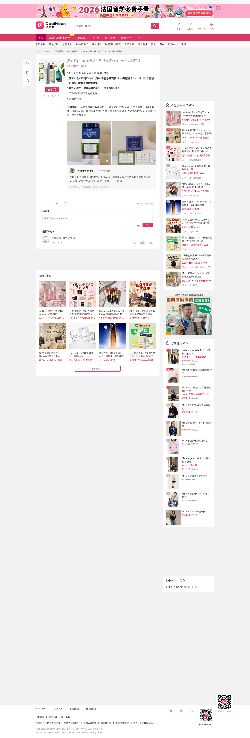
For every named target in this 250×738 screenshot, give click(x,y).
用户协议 (52, 717)
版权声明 (91, 709)
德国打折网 (106, 722)
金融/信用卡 (82, 44)
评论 (147, 225)
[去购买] (89, 143)
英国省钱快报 (90, 722)
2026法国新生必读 (59, 37)
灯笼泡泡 (56, 238)
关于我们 (40, 709)
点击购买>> (75, 98)
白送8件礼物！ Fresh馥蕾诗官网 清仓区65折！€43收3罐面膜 (94, 51)
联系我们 (57, 709)
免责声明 (74, 709)
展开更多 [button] (95, 368)
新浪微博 (170, 710)
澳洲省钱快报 (122, 722)
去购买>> (120, 181)
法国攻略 (81, 37)
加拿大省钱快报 (71, 722)
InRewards (147, 722)
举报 (134, 242)
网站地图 (40, 717)
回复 (151, 242)
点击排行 (110, 37)
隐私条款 (65, 717)
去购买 (52, 89)
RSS (191, 710)
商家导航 (126, 37)
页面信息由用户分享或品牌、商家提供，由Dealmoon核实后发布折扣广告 (69, 728)
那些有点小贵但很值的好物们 (183, 586)
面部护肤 (59, 51)
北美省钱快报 (53, 722)
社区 (139, 37)
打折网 (51, 25)
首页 (40, 37)
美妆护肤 (47, 51)
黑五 (135, 722)
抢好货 (95, 37)
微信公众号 (181, 710)
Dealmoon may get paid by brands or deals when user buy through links (69, 732)
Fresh (139, 203)
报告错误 (149, 203)
